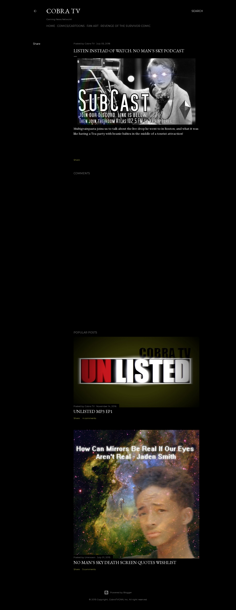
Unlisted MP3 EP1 (93, 411)
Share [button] (36, 43)
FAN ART (92, 26)
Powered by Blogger (121, 592)
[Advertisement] (136, 296)
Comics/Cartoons (71, 26)
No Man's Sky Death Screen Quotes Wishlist (125, 562)
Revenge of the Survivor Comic (125, 26)
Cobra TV (63, 11)
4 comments (89, 418)
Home (50, 26)
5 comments (89, 569)
